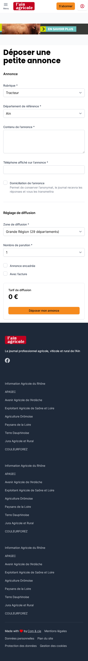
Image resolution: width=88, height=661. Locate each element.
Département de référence (22, 106)
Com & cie (34, 631)
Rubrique (10, 85)
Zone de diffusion (16, 224)
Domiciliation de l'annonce (27, 183)
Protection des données (21, 645)
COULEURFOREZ (16, 449)
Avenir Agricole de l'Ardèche (23, 400)
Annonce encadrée (22, 266)
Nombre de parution (17, 245)
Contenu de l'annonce (19, 127)
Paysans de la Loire (18, 424)
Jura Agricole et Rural (19, 441)
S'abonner (65, 6)
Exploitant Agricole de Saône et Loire (29, 408)
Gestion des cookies (53, 645)
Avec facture (18, 274)
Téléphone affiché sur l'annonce (25, 162)
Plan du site (45, 638)
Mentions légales (55, 631)
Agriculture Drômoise (19, 416)
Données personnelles (19, 638)
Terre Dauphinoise (17, 433)
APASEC (10, 391)
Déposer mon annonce (44, 310)
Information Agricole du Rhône (25, 383)
